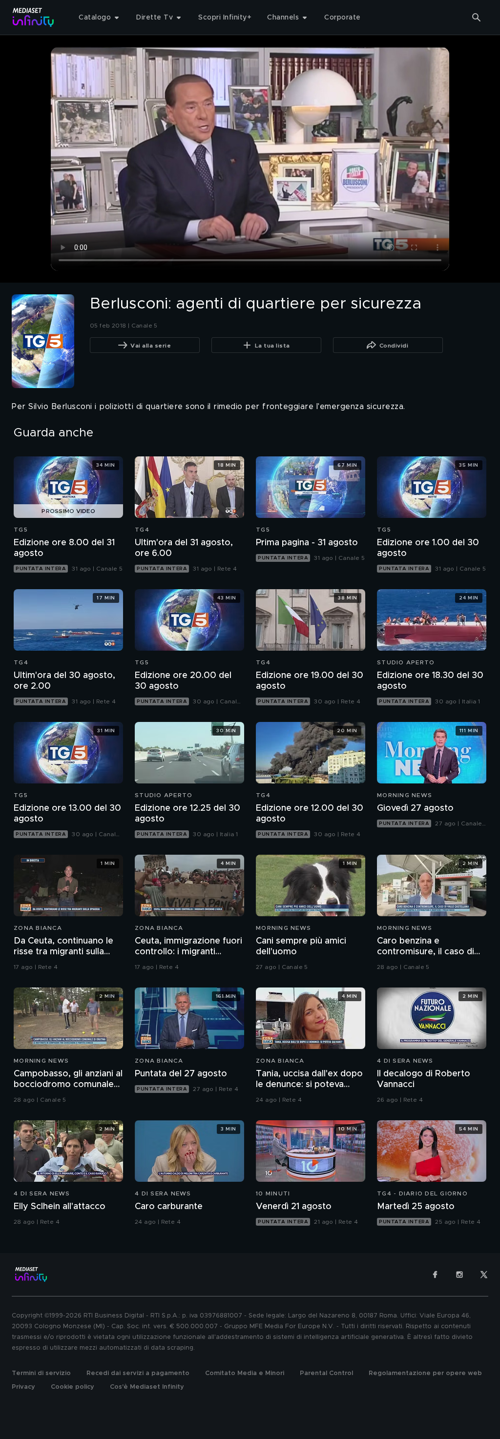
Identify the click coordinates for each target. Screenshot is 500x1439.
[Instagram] (459, 1274)
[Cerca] (476, 17)
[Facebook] (435, 1274)
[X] (483, 1274)
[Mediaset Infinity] (33, 17)
